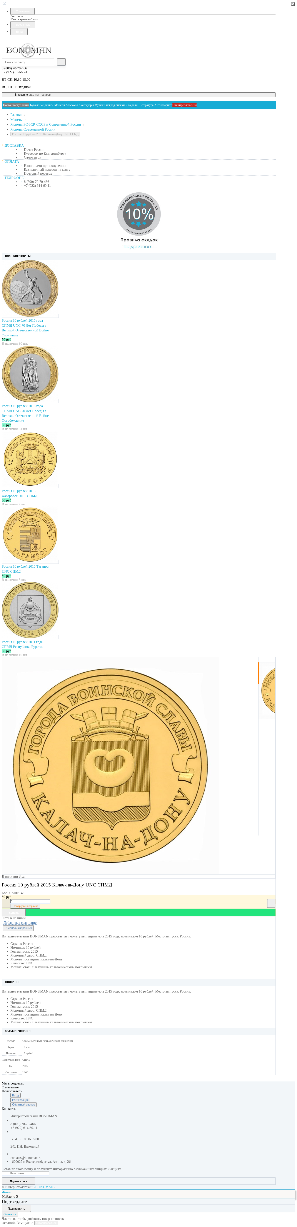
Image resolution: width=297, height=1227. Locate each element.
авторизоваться (46, 1223)
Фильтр (7, 1192)
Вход (15, 1095)
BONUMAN (44, 1187)
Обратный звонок (23, 1104)
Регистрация (20, 1100)
